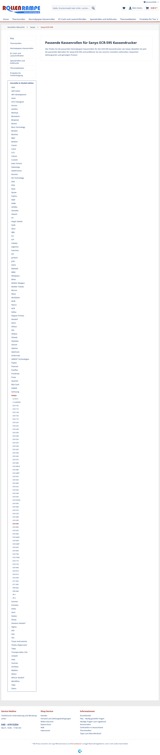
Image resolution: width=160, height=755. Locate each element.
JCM (13, 261)
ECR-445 (16, 480)
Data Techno (16, 163)
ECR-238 (16, 429)
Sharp (13, 619)
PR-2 (14, 598)
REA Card (15, 384)
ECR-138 (16, 412)
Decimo (14, 174)
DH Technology (17, 178)
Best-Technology (18, 127)
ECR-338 (16, 446)
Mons (13, 294)
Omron (14, 344)
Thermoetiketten (17, 68)
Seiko (13, 609)
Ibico (13, 228)
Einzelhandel (85, 715)
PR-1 (14, 595)
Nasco (13, 305)
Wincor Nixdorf (17, 677)
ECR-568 (16, 507)
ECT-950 (15, 584)
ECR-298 (16, 436)
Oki (12, 330)
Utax (13, 659)
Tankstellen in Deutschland (91, 727)
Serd (13, 612)
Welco (13, 674)
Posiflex (14, 370)
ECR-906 (16, 568)
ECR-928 (16, 578)
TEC (12, 638)
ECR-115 (16, 409)
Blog (12, 38)
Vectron (14, 663)
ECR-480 (16, 483)
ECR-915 (16, 574)
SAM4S (14, 388)
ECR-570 (16, 510)
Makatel (14, 268)
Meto (13, 279)
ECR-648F (16, 544)
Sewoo (14, 616)
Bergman (15, 120)
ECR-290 (16, 433)
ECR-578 (16, 514)
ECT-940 (15, 581)
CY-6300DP (16, 402)
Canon (14, 145)
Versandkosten (76, 744)
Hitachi (14, 214)
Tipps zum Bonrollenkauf (90, 733)
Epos (13, 189)
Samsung (15, 392)
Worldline (15, 681)
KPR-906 (16, 591)
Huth (13, 225)
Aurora (14, 105)
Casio (13, 149)
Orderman (15, 355)
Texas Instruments (19, 641)
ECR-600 (16, 527)
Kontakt (44, 715)
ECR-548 (16, 493)
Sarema (14, 601)
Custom (14, 160)
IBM (13, 232)
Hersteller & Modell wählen (22, 83)
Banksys (14, 112)
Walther (14, 670)
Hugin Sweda (16, 221)
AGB (42, 727)
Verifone (14, 667)
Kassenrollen (85, 724)
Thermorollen (16, 43)
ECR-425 (16, 476)
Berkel (14, 123)
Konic (13, 265)
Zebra (13, 688)
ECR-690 (16, 551)
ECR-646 (16, 534)
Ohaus (14, 326)
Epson (13, 192)
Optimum (15, 352)
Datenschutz (46, 724)
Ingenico (14, 247)
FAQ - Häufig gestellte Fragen (92, 718)
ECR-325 (16, 439)
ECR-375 (16, 460)
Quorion (14, 381)
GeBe (13, 203)
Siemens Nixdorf (18, 623)
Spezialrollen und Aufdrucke (17, 61)
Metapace (15, 276)
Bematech (15, 116)
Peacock (14, 366)
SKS (12, 630)
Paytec (14, 363)
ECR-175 (16, 419)
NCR (13, 308)
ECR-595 (16, 524)
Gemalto (14, 210)
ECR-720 (16, 564)
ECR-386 (16, 470)
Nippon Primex (17, 315)
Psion (13, 377)
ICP (12, 239)
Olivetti (14, 337)
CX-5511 (15, 399)
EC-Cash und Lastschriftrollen (17, 54)
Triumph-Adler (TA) (19, 652)
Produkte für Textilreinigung (16, 74)
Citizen (14, 156)
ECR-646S (16, 537)
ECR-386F (16, 473)
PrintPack (15, 373)
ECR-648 (16, 541)
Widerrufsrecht (47, 721)
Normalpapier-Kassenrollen (21, 48)
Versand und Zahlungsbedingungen (56, 718)
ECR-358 (16, 453)
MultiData (15, 297)
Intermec (15, 250)
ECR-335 (16, 443)
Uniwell (14, 656)
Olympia (14, 341)
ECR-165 (16, 416)
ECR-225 (16, 422)
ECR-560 (16, 503)
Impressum (45, 730)
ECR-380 (16, 463)
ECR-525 (16, 487)
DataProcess (16, 170)
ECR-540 (16, 490)
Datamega (15, 167)
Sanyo (14, 395)
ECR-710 (16, 561)
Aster (13, 98)
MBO (13, 272)
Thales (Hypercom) (19, 645)
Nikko (13, 312)
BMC (13, 138)
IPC (12, 254)
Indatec (14, 243)
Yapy (13, 685)
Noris (13, 323)
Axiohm (14, 109)
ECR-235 (16, 426)
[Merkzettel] (124, 8)
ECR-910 (16, 571)
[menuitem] (74, 8)
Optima (14, 348)
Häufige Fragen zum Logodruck (93, 721)
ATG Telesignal (17, 102)
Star (13, 634)
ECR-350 (16, 449)
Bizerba (14, 134)
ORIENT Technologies (20, 359)
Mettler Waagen (18, 283)
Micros (14, 290)
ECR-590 (16, 520)
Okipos (14, 334)
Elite (13, 185)
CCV (13, 152)
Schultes (14, 605)
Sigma (13, 627)
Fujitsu (14, 196)
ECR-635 (16, 530)
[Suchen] (93, 8)
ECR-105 (16, 406)
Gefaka (14, 207)
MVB (13, 301)
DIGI (13, 181)
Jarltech (14, 257)
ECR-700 (16, 554)
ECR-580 (16, 517)
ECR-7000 (16, 557)
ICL (12, 236)
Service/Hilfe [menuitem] (151, 2)
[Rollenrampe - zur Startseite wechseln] (21, 11)
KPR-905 (16, 588)
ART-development (18, 94)
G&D (13, 199)
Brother (14, 141)
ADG (13, 87)
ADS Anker (15, 91)
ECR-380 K (16, 466)
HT (12, 218)
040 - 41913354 (9, 724)
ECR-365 (16, 456)
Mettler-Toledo (17, 286)
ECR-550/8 (16, 500)
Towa (13, 648)
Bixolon (14, 131)
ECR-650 (16, 547)
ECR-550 (16, 497)
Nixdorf (14, 319)
